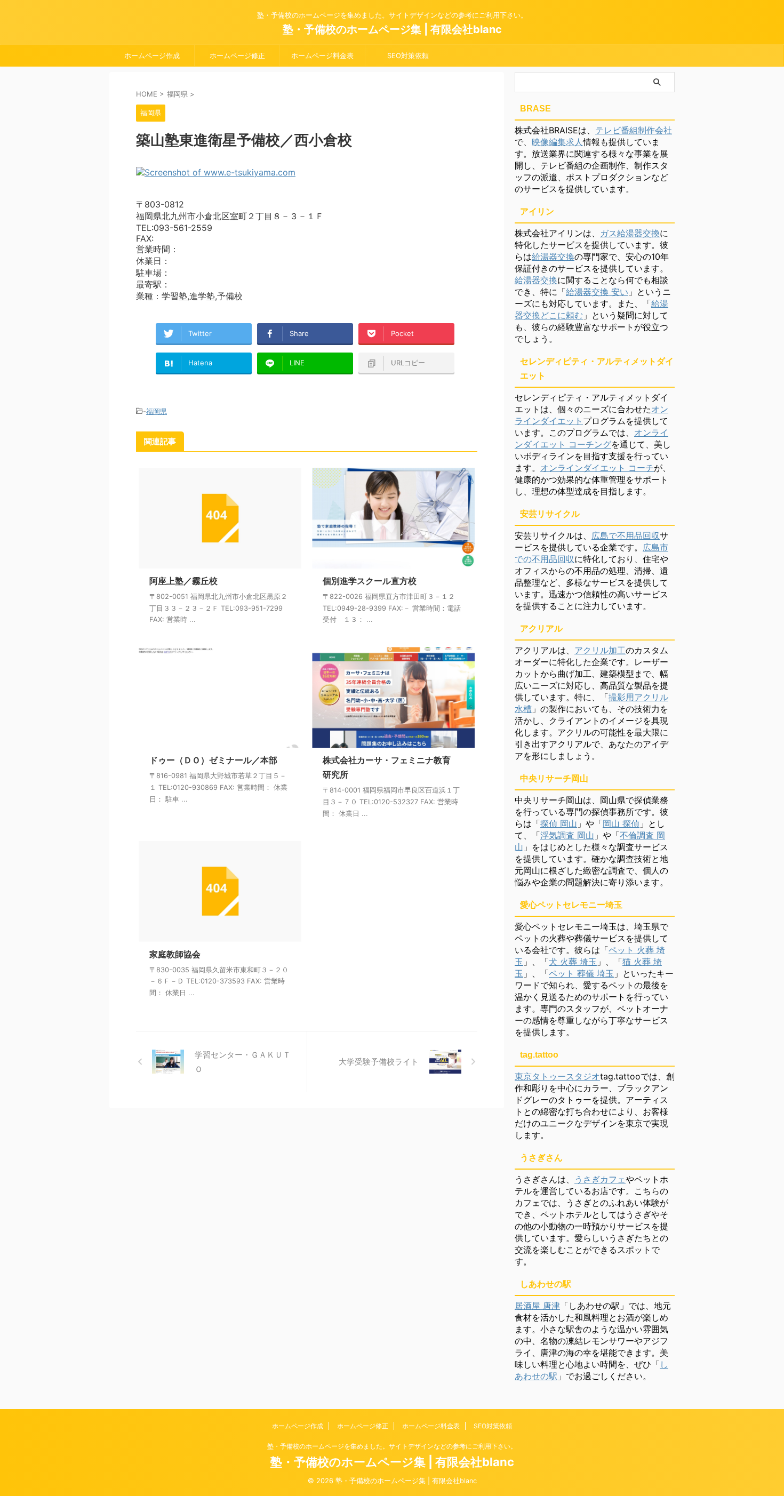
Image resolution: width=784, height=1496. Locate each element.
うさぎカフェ (600, 1179)
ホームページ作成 (152, 55)
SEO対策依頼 (408, 55)
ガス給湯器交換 (630, 233)
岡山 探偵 (621, 823)
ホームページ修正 (237, 55)
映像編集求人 (557, 142)
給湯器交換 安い (597, 291)
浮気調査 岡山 (567, 835)
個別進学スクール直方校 (370, 580)
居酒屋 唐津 (537, 1305)
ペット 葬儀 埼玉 (581, 973)
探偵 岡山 (558, 823)
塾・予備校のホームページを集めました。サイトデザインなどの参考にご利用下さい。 (392, 1446)
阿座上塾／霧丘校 (183, 580)
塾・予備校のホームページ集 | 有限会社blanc (392, 29)
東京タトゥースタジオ (557, 1076)
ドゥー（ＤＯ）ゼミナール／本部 (213, 760)
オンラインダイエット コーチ (597, 467)
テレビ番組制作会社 (633, 130)
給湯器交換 (553, 256)
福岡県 (156, 411)
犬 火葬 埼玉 (573, 961)
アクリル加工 (600, 650)
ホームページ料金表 (322, 55)
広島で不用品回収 (625, 535)
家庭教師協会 (175, 954)
